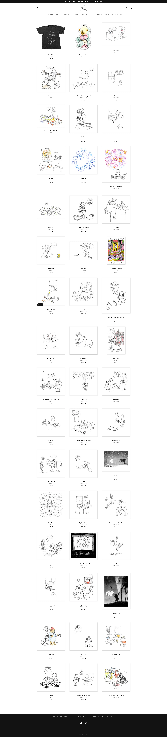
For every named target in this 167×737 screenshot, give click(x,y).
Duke (83, 309)
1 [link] (78, 709)
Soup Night (51, 440)
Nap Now (51, 227)
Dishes (83, 481)
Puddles (51, 564)
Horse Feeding (51, 309)
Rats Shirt (51, 55)
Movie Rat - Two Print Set (83, 564)
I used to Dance (116, 137)
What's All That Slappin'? (83, 96)
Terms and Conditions (108, 716)
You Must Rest (51, 358)
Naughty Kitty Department (116, 317)
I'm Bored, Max (51, 605)
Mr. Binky (51, 268)
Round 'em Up (116, 440)
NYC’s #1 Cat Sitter (116, 268)
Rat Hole (83, 268)
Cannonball (83, 399)
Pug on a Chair (83, 55)
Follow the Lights (116, 613)
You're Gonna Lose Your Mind (50, 399)
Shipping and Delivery (66, 716)
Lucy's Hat (83, 654)
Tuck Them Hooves (83, 227)
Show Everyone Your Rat (116, 523)
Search (89, 716)
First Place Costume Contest (116, 695)
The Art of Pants (85, 734)
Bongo (51, 178)
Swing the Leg (51, 481)
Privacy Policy (96, 716)
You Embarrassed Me (116, 96)
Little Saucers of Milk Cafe (83, 440)
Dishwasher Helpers (116, 186)
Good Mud (51, 523)
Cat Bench (51, 96)
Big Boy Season (83, 523)
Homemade (51, 695)
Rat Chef (116, 49)
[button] (37, 8)
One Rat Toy (116, 654)
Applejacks (83, 358)
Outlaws (83, 137)
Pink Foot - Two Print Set (51, 131)
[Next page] (88, 709)
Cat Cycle (83, 178)
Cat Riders (116, 227)
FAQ (75, 716)
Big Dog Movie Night (83, 605)
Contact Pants (82, 716)
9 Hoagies (116, 399)
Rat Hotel (116, 358)
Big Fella (116, 475)
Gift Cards (55, 716)
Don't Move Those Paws (83, 695)
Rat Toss (116, 564)
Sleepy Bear (50, 654)
